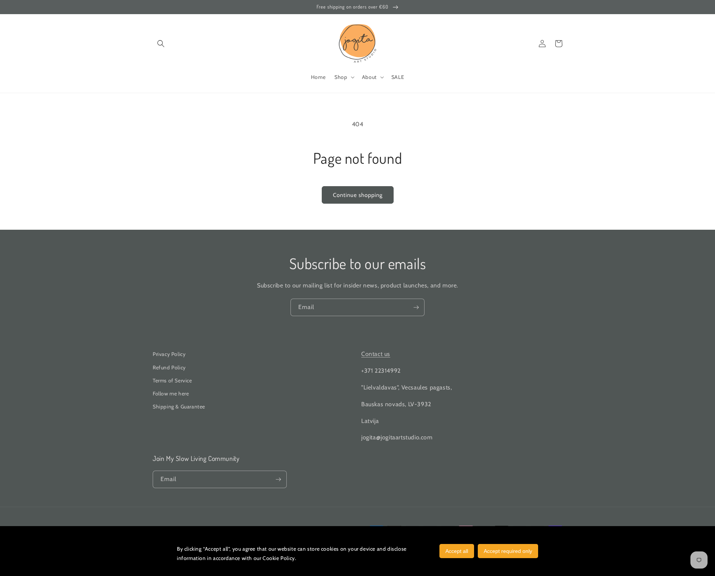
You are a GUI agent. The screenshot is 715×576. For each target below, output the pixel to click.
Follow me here (171, 393)
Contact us (375, 353)
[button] (161, 43)
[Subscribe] (416, 307)
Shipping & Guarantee (179, 406)
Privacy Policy (169, 354)
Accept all (456, 551)
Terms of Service (172, 380)
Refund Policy (169, 367)
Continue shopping (357, 195)
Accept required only (508, 551)
